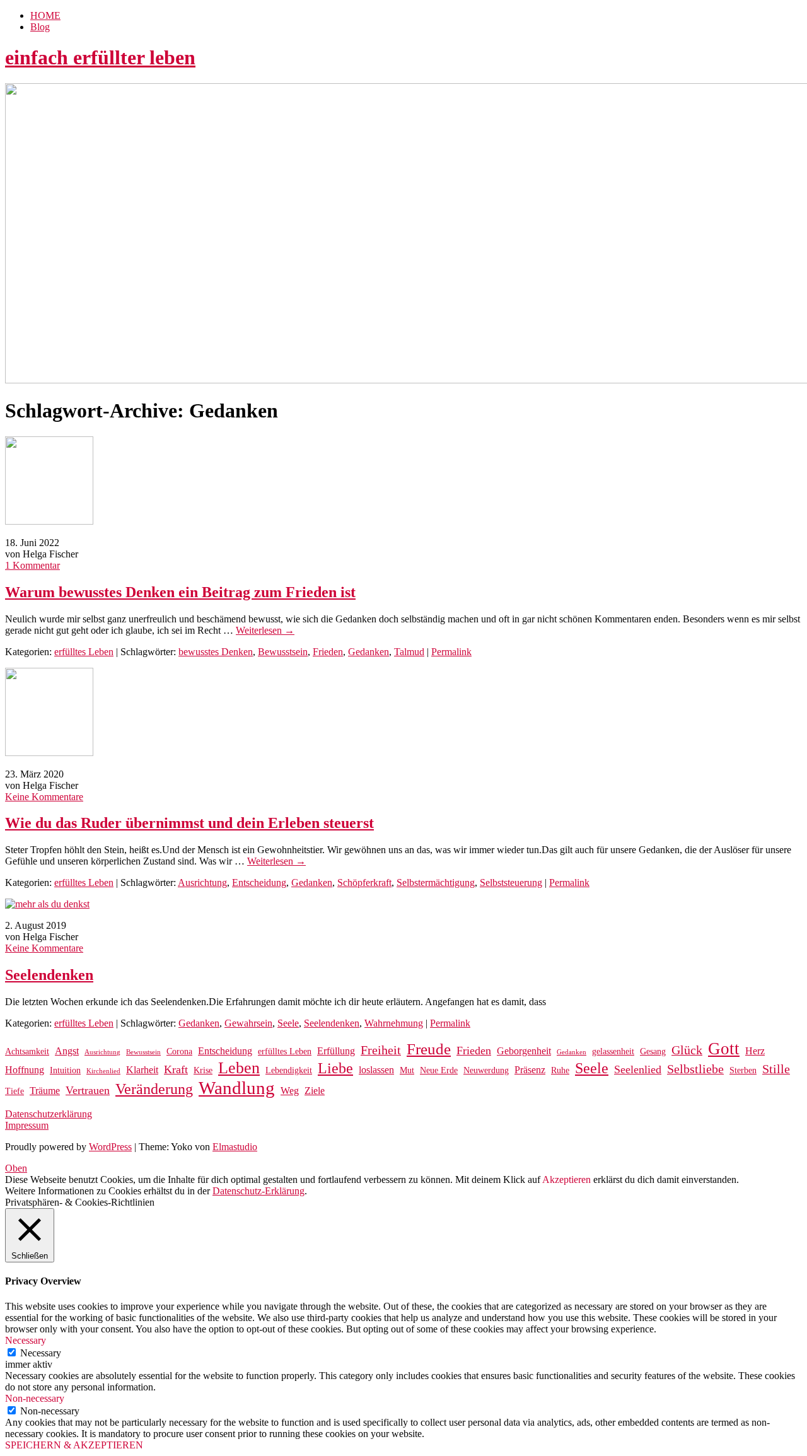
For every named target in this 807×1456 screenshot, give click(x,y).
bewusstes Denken (215, 651)
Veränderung (154, 1089)
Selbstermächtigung (436, 882)
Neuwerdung (486, 1070)
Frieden (328, 651)
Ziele (315, 1090)
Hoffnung (24, 1069)
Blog (40, 26)
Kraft (176, 1069)
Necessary (40, 1353)
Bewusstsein (283, 651)
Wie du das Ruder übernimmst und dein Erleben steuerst (189, 823)
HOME (45, 15)
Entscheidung (259, 882)
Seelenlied (637, 1069)
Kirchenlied (103, 1071)
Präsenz (529, 1069)
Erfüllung (336, 1050)
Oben (16, 1168)
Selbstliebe (695, 1069)
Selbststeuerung (511, 882)
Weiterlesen (265, 630)
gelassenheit (613, 1051)
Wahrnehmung (393, 1023)
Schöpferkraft (364, 882)
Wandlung (237, 1088)
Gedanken (368, 651)
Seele (288, 1023)
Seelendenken (49, 975)
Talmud (409, 651)
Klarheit (142, 1069)
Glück (686, 1050)
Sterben (743, 1070)
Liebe (335, 1068)
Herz (755, 1050)
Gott (724, 1048)
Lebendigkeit (288, 1070)
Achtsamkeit (27, 1051)
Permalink (451, 651)
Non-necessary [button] (34, 1398)
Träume (45, 1090)
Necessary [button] (25, 1340)
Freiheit (381, 1050)
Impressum (27, 1125)
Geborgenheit (524, 1050)
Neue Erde (439, 1070)
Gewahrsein (248, 1023)
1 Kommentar (32, 565)
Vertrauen (88, 1090)
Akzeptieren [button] (566, 1179)
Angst (67, 1050)
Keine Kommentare (44, 796)
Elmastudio (234, 1146)
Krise (203, 1070)
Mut (407, 1070)
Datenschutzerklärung (48, 1114)
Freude (429, 1048)
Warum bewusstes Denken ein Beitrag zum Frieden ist (180, 592)
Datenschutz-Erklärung (258, 1190)
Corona (179, 1051)
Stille (776, 1069)
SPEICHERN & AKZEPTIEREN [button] (74, 1445)
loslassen (376, 1069)
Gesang (653, 1051)
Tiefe (14, 1091)
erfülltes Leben (83, 651)
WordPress (110, 1146)
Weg (290, 1090)
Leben (239, 1068)
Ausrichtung (202, 882)
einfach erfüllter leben (100, 57)
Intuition (65, 1070)
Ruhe (560, 1070)
